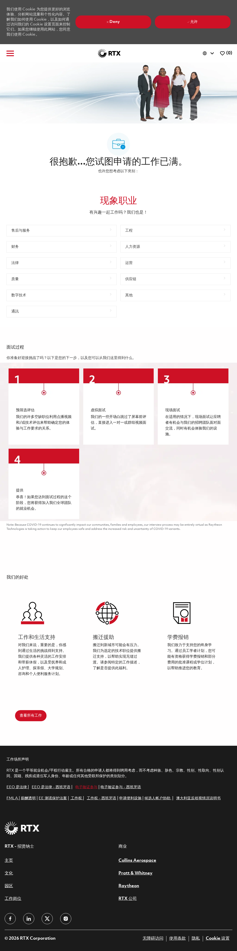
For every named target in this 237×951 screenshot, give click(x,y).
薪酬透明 (28, 798)
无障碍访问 (153, 938)
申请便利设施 (130, 798)
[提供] (44, 484)
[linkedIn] (28, 918)
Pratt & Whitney (135, 873)
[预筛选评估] (44, 406)
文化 (9, 873)
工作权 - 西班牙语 (101, 798)
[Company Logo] (109, 53)
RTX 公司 (127, 898)
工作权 (76, 798)
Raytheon (128, 886)
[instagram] (65, 918)
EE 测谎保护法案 (53, 798)
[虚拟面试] (118, 406)
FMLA (12, 798)
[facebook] (10, 918)
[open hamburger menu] (10, 53)
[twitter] (47, 918)
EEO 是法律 (16, 787)
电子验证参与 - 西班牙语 (120, 787)
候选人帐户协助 (157, 798)
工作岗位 (13, 898)
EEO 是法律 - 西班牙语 (51, 787)
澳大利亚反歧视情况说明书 (198, 798)
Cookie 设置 (218, 938)
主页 (9, 860)
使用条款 (177, 938)
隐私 (196, 938)
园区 (9, 886)
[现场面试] (193, 406)
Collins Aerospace (137, 860)
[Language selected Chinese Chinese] (209, 53)
